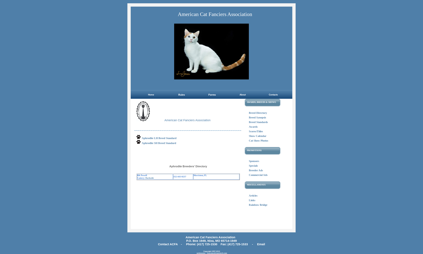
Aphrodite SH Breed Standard (159, 143)
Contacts (273, 94)
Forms (212, 94)
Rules (181, 94)
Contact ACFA (168, 244)
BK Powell (142, 175)
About (243, 94)
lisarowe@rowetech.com (217, 253)
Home (151, 94)
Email (261, 244)
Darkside (149, 178)
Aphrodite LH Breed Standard (159, 138)
